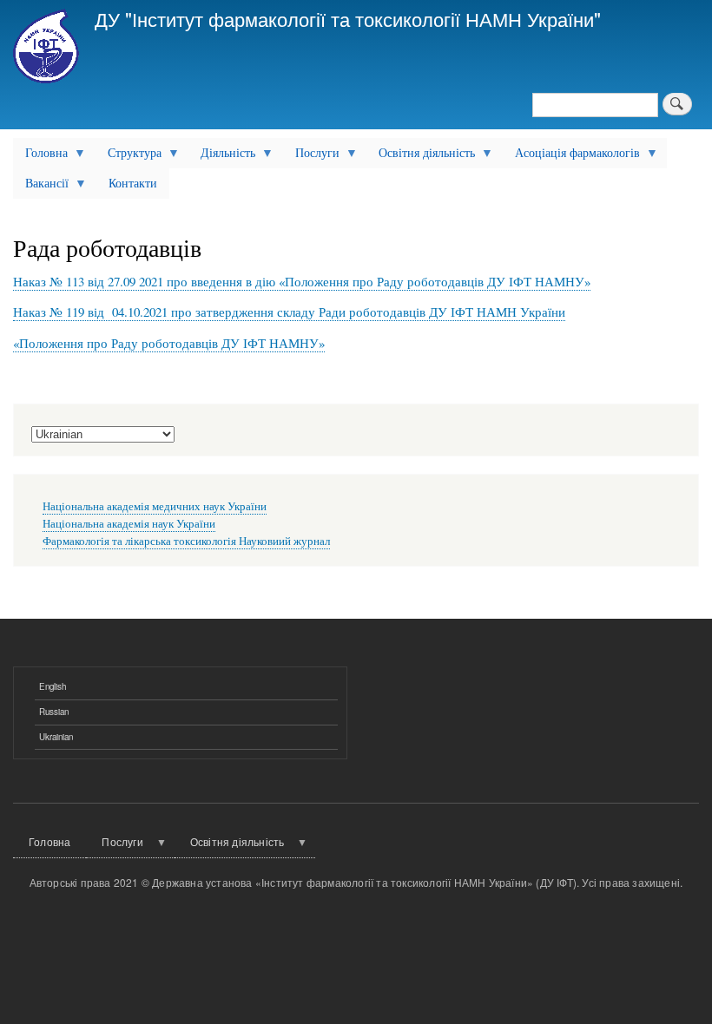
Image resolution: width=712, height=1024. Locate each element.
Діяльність (221, 156)
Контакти (133, 182)
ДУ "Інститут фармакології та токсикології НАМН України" (348, 18)
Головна (40, 156)
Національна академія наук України (129, 523)
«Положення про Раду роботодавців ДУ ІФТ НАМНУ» (169, 342)
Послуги (311, 156)
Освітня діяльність (420, 156)
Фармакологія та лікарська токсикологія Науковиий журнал (186, 541)
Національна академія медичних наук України (155, 506)
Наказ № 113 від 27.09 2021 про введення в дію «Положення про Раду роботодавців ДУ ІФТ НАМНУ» (301, 281)
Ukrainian (56, 737)
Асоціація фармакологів (571, 156)
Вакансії (41, 186)
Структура (129, 156)
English (52, 686)
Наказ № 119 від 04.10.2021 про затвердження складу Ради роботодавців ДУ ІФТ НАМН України (289, 311)
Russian (54, 712)
